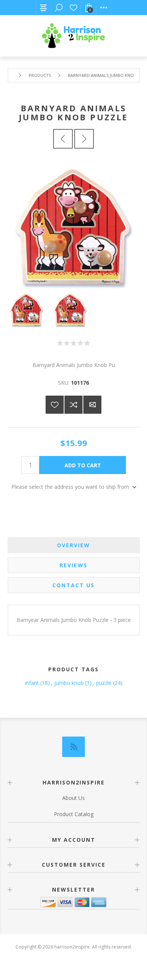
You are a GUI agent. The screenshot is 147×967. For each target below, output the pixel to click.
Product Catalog (73, 814)
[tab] (74, 545)
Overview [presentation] (73, 545)
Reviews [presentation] (73, 565)
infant (32, 682)
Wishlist (73, 7)
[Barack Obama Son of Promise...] (63, 139)
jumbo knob (69, 682)
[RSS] (73, 747)
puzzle (104, 682)
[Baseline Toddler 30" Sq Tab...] (84, 139)
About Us (73, 797)
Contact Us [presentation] (73, 585)
